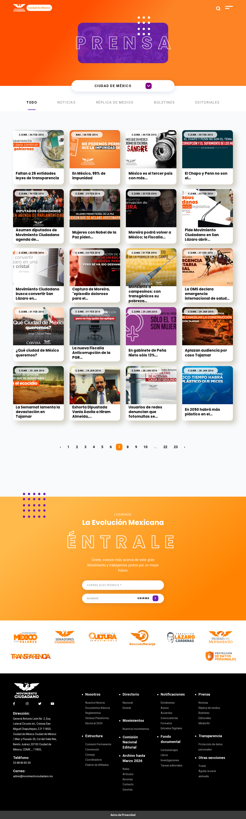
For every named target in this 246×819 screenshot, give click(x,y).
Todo (31, 102)
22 (165, 447)
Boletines (164, 102)
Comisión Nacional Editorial (130, 742)
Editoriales (207, 102)
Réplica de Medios (115, 102)
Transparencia (210, 736)
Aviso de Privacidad (123, 814)
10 (145, 447)
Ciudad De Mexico (39, 7)
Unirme (143, 598)
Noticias (66, 102)
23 (176, 447)
